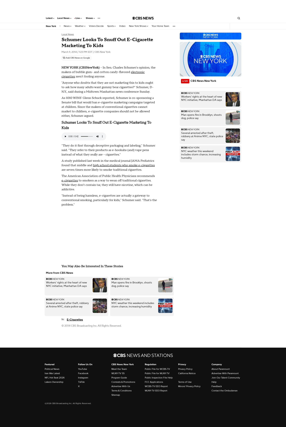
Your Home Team (160, 26)
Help (214, 382)
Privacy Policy (185, 369)
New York (51, 26)
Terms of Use (185, 382)
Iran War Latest (52, 373)
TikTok (81, 382)
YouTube (82, 369)
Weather (79, 26)
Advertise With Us (120, 386)
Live (78, 18)
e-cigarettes (70, 180)
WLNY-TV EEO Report (156, 390)
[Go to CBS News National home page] (143, 18)
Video (122, 26)
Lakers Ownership (54, 382)
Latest (49, 18)
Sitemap (115, 395)
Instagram (83, 378)
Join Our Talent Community (226, 378)
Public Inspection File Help (159, 378)
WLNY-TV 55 (118, 373)
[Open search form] (238, 18)
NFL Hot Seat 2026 (54, 378)
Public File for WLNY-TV (157, 373)
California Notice (187, 373)
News (67, 26)
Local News (63, 18)
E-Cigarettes (75, 319)
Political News (52, 369)
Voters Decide (96, 26)
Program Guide (119, 378)
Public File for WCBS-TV (157, 369)
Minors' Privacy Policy (189, 386)
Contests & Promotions (123, 382)
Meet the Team (119, 369)
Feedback (217, 386)
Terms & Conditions (121, 390)
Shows (90, 18)
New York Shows (138, 26)
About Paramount (221, 369)
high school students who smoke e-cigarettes (124, 165)
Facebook (83, 373)
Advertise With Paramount (225, 373)
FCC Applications (154, 382)
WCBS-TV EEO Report (156, 386)
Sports (110, 26)
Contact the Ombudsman (225, 390)
